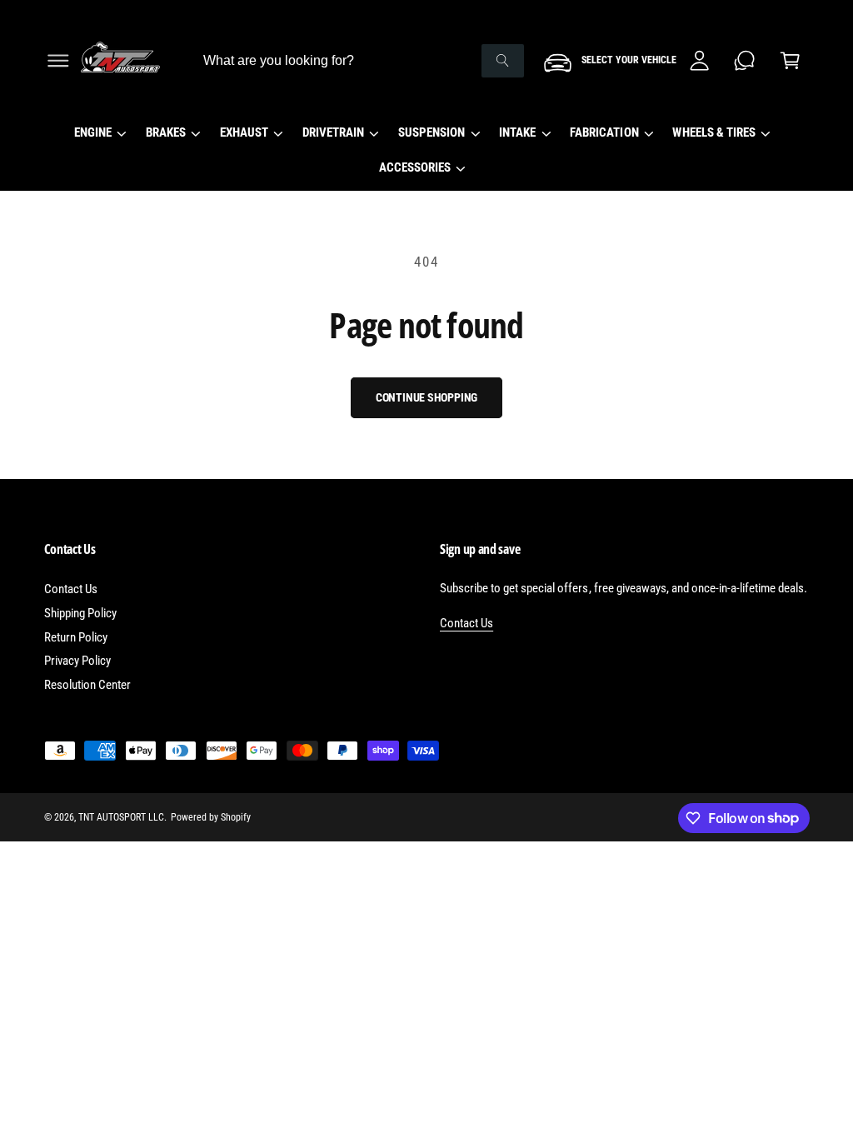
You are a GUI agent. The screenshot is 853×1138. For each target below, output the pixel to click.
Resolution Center (87, 684)
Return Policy (75, 637)
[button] (58, 60)
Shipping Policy (80, 613)
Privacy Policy (77, 660)
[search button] (502, 60)
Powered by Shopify (211, 817)
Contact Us (70, 588)
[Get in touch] (745, 60)
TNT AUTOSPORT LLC (121, 817)
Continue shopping (427, 397)
